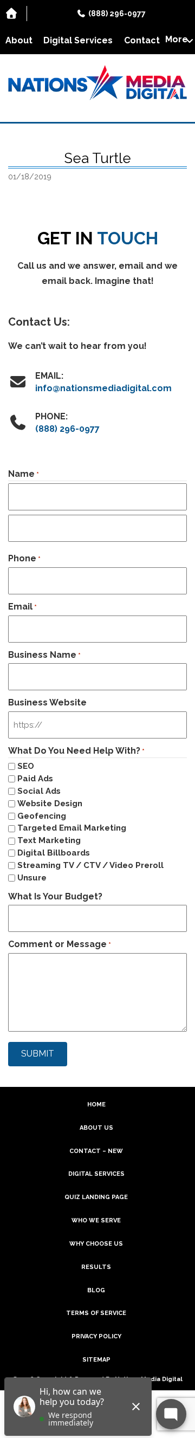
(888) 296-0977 (67, 429)
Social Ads (39, 791)
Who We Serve (96, 1220)
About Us (96, 1127)
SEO (25, 766)
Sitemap (96, 1359)
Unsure (32, 878)
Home (96, 1104)
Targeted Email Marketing (71, 828)
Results (96, 1267)
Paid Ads (35, 778)
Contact (142, 40)
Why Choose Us (96, 1243)
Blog (96, 1290)
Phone (24, 558)
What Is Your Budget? (55, 896)
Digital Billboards (53, 853)
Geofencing (41, 816)
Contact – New (96, 1151)
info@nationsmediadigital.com (103, 388)
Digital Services (78, 40)
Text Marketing (49, 840)
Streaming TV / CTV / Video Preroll (90, 865)
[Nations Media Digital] (97, 82)
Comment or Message (59, 944)
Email (22, 606)
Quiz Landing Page (96, 1197)
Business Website (47, 702)
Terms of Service (96, 1313)
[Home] (13, 14)
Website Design (49, 803)
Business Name (44, 655)
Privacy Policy (96, 1336)
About (18, 40)
